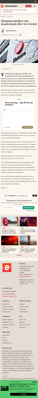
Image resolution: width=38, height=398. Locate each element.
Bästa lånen (22, 319)
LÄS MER (23, 394)
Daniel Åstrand (11, 31)
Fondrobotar (22, 309)
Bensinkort (5, 327)
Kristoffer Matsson (8, 296)
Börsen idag (5, 304)
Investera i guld (6, 343)
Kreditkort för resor (7, 322)
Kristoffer (23, 355)
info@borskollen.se (25, 276)
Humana (18, 74)
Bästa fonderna (23, 312)
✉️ (17, 31)
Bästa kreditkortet (7, 319)
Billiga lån (22, 322)
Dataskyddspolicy (30, 210)
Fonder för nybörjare (8, 309)
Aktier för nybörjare (7, 306)
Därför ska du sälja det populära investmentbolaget (15, 10)
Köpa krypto (5, 335)
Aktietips (21, 304)
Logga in (28, 6)
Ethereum (5, 340)
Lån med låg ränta (24, 325)
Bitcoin (4, 338)
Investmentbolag (24, 306)
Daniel (31, 355)
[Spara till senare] (20, 34)
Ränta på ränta (6, 312)
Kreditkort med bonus (8, 325)
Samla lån (22, 327)
